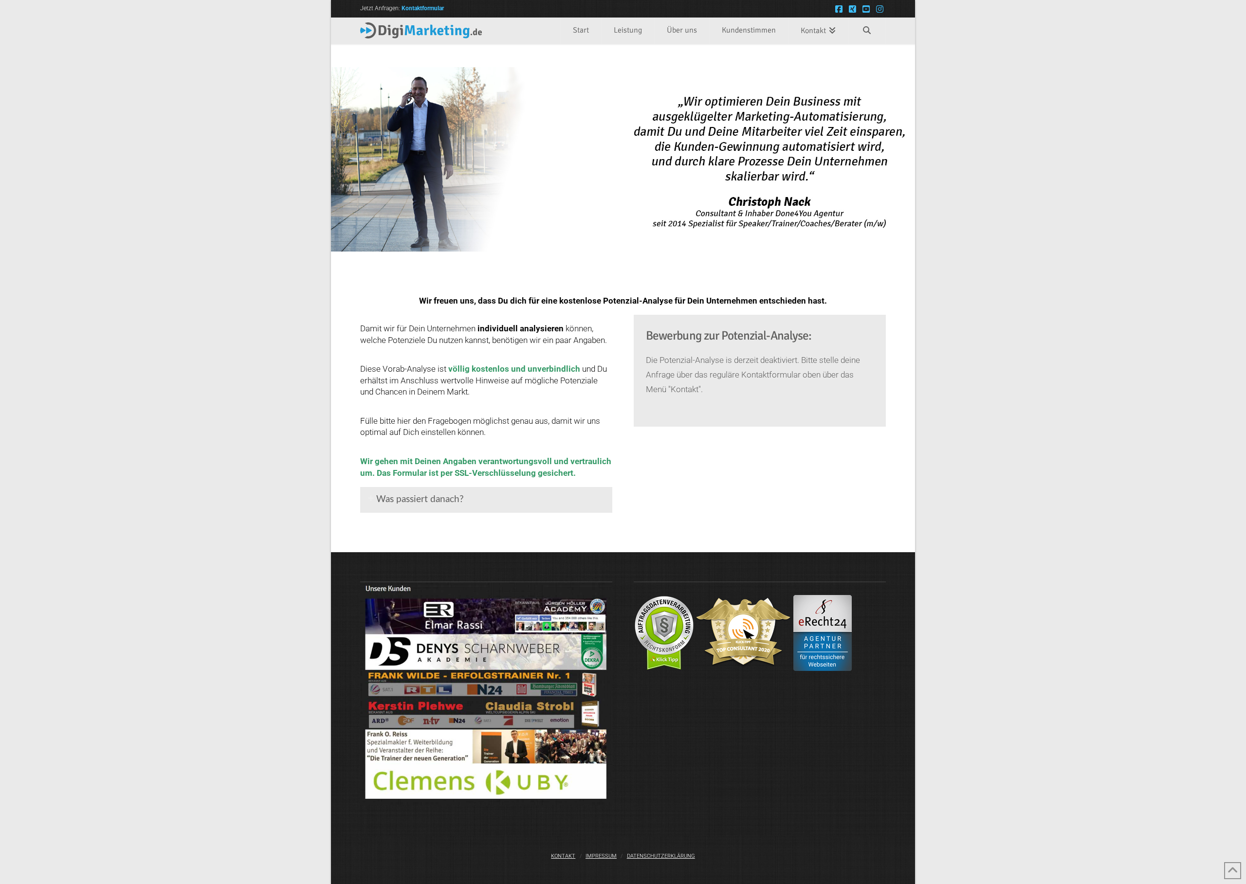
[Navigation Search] (867, 31)
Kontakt (563, 856)
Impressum (601, 856)
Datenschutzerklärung (661, 856)
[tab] (486, 500)
